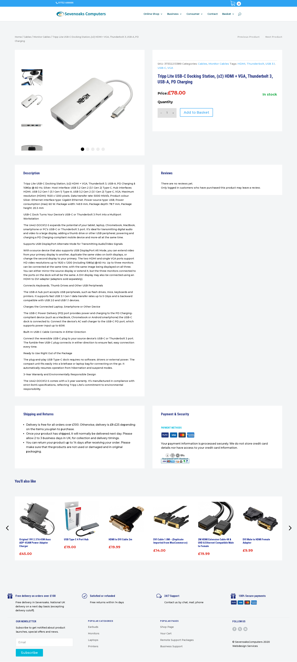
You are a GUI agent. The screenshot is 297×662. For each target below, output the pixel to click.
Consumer (193, 14)
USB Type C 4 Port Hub (76, 539)
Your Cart (166, 633)
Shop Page (167, 626)
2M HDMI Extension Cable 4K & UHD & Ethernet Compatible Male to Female (216, 543)
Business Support (171, 646)
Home (18, 37)
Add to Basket (196, 112)
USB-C (162, 67)
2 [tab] (87, 149)
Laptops (93, 640)
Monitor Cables (42, 37)
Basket (226, 14)
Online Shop (151, 14)
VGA (170, 67)
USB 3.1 (270, 63)
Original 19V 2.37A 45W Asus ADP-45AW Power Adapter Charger (35, 543)
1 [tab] (82, 149)
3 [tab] (93, 149)
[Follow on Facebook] (234, 629)
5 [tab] (103, 149)
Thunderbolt (255, 63)
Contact (212, 14)
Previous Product (249, 36)
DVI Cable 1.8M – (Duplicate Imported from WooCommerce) (170, 541)
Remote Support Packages (177, 640)
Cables (27, 37)
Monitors (93, 633)
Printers (93, 646)
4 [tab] (98, 149)
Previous (8, 528)
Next (289, 528)
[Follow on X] (240, 629)
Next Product (273, 36)
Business (173, 14)
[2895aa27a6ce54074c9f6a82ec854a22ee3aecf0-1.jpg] (92, 104)
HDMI (241, 63)
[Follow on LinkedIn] (245, 629)
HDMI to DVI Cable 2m (120, 539)
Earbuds (93, 626)
